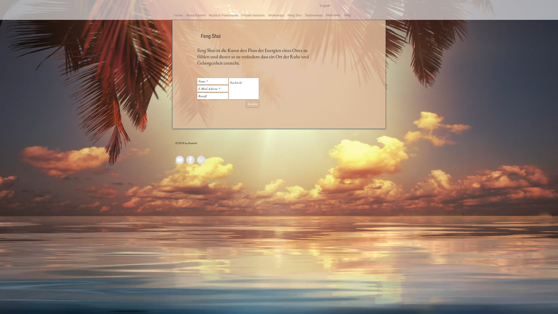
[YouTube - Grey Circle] (179, 160)
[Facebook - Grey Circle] (190, 160)
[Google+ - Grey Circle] (201, 160)
